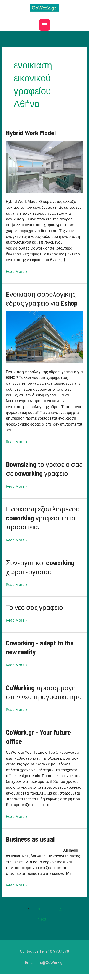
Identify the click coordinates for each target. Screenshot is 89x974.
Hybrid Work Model (31, 132)
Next (45, 919)
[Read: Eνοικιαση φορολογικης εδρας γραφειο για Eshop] (44, 337)
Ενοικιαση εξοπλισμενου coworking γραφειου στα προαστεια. (42, 518)
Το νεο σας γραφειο (34, 607)
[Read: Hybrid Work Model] (44, 166)
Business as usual (30, 839)
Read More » (16, 271)
